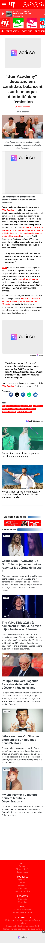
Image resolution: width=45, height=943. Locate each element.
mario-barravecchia (13, 406)
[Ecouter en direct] (30, 4)
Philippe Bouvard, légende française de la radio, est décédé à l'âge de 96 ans (20, 684)
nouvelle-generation (24, 411)
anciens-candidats (9, 411)
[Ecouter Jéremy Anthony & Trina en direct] (22, 523)
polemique (31, 409)
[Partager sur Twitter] (16, 396)
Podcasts (22, 899)
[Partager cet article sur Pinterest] (22, 396)
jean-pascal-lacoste (19, 409)
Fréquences (22, 872)
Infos (22, 882)
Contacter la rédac (22, 891)
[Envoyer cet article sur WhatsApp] (28, 396)
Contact (22, 866)
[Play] (3, 13)
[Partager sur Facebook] (10, 396)
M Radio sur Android (22, 912)
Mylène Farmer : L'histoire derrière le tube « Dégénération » (20, 798)
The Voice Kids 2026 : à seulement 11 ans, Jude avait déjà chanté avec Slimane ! (21, 626)
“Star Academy (8, 386)
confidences (38, 406)
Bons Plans (22, 880)
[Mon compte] (41, 4)
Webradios (12, 31)
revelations (6, 409)
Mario (4, 268)
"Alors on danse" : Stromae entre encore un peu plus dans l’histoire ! (20, 740)
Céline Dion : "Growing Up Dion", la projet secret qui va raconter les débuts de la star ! (22, 566)
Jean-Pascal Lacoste (28, 279)
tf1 (3, 406)
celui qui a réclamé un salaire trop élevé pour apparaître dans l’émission (21, 301)
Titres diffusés (22, 869)
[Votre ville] (25, 4)
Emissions (26, 31)
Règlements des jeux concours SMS (22, 926)
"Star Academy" (9, 210)
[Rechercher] (35, 4)
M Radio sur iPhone (22, 909)
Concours (22, 888)
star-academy (27, 406)
